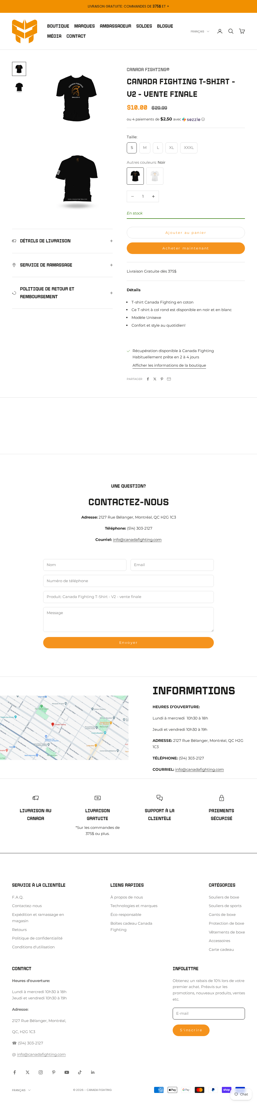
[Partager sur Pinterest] (162, 379)
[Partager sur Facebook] (148, 379)
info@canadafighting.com (137, 539)
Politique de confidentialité (37, 938)
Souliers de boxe (224, 897)
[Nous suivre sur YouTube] (66, 1072)
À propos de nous (126, 897)
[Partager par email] (169, 379)
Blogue (165, 26)
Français (197, 31)
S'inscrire (191, 1030)
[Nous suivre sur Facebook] (14, 1072)
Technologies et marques (133, 905)
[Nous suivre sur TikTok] (79, 1072)
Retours (19, 929)
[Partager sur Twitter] (155, 379)
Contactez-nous (27, 905)
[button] (186, 119)
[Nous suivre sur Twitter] (27, 1072)
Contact (76, 36)
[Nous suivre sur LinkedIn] (92, 1072)
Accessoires (219, 940)
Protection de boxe (226, 923)
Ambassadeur (115, 26)
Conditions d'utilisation (33, 947)
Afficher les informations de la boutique (169, 365)
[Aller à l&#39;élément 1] (19, 69)
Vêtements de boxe (227, 932)
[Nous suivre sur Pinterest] (53, 1072)
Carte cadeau (221, 949)
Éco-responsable (125, 914)
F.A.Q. (17, 897)
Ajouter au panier (186, 232)
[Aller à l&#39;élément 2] (19, 87)
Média (54, 36)
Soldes (144, 26)
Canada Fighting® (148, 69)
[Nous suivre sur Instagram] (40, 1072)
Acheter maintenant (185, 248)
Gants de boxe (222, 914)
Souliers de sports (225, 905)
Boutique (58, 26)
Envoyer (128, 642)
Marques (84, 26)
